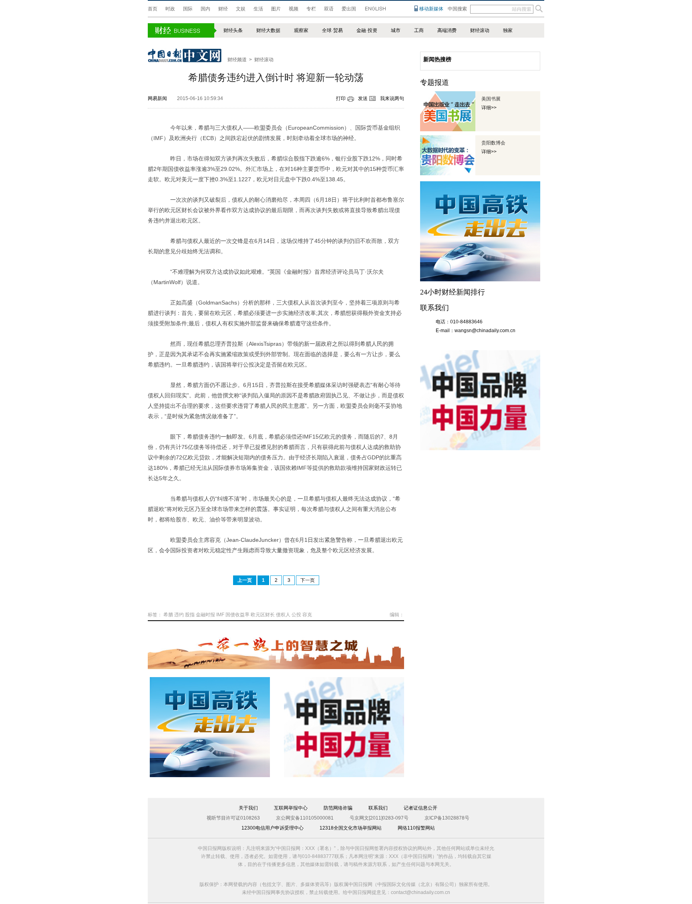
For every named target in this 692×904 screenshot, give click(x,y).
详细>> (489, 107)
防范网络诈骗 (338, 808)
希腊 (168, 614)
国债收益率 (237, 614)
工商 (419, 30)
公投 (296, 614)
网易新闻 (157, 98)
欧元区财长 (263, 614)
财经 (223, 9)
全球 (327, 30)
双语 (329, 9)
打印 (341, 98)
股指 (190, 614)
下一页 (307, 580)
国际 (188, 9)
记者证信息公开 (420, 808)
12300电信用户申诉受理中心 (272, 828)
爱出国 (349, 9)
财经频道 (237, 59)
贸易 (338, 30)
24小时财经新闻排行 (452, 292)
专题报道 (434, 82)
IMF (220, 614)
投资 (372, 30)
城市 (395, 30)
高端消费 (447, 30)
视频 (293, 9)
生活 (258, 9)
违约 (179, 614)
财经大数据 (268, 30)
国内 (205, 9)
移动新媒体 (431, 9)
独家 (508, 30)
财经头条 (233, 30)
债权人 (283, 614)
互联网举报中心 (291, 808)
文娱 (240, 9)
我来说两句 (392, 98)
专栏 (311, 9)
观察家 (301, 30)
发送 (363, 98)
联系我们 (378, 808)
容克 (307, 614)
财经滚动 (479, 30)
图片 (276, 9)
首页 (152, 9)
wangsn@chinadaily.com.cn (485, 330)
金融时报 (205, 614)
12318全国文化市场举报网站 (351, 828)
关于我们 (248, 808)
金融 (361, 30)
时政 (170, 9)
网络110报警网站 (416, 828)
